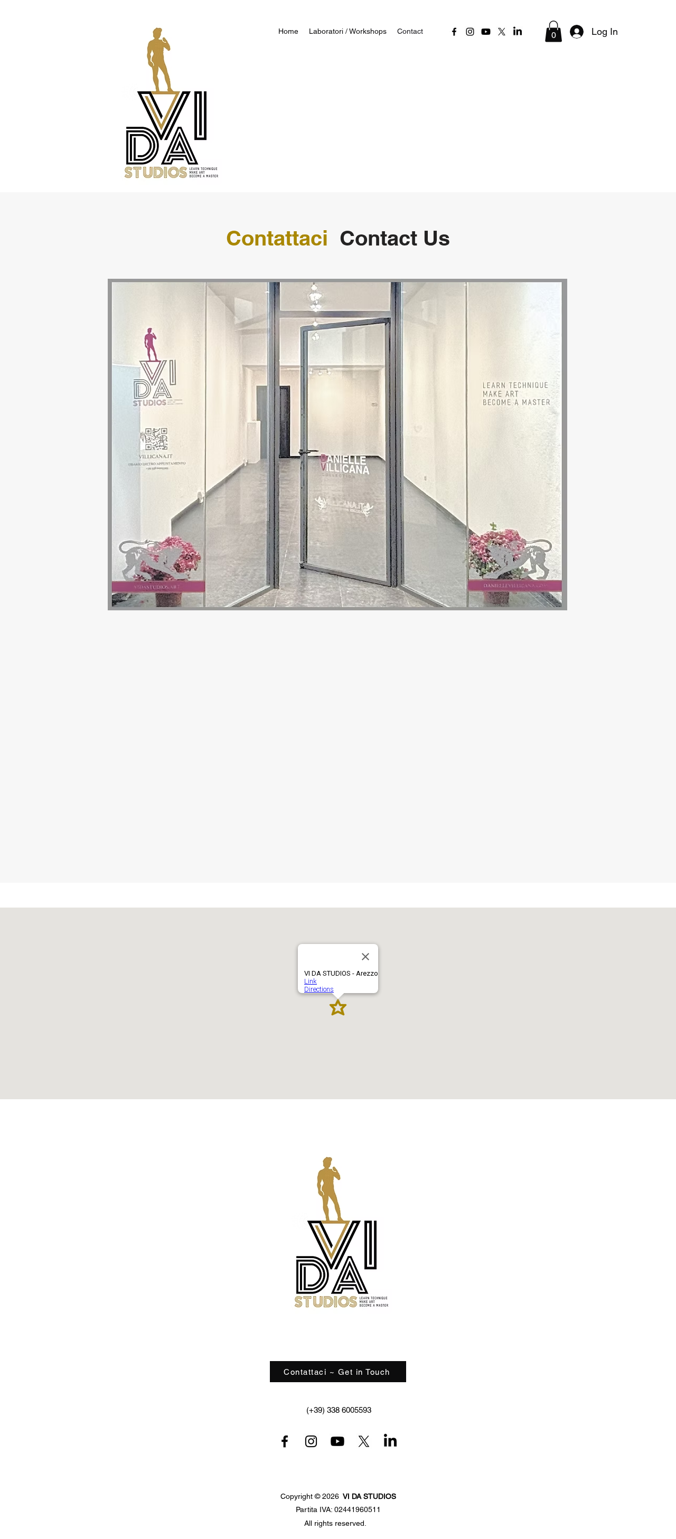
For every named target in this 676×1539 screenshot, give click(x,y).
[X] (501, 31)
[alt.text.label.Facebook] (454, 31)
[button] (553, 31)
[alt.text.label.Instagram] (470, 31)
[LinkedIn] (517, 31)
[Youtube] (486, 31)
